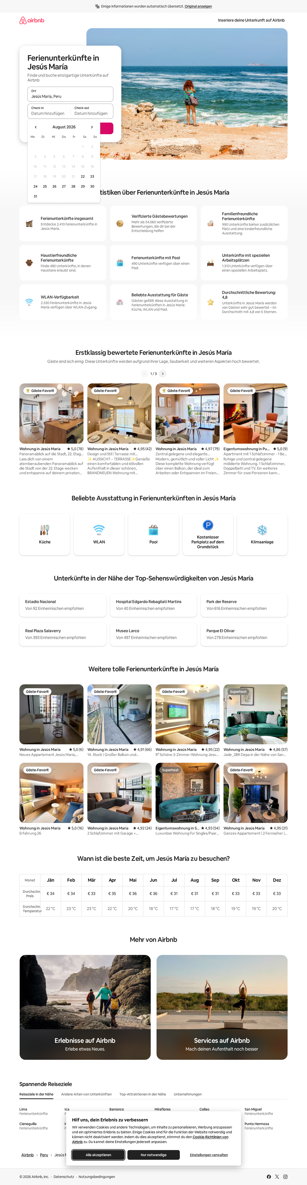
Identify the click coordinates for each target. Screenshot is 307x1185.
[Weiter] (162, 374)
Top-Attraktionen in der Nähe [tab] (142, 1094)
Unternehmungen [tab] (188, 1094)
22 (83, 176)
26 (54, 186)
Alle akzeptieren (98, 1155)
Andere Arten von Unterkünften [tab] (86, 1094)
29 (83, 186)
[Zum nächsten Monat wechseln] (91, 127)
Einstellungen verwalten (209, 1155)
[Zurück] (145, 374)
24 (35, 186)
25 (45, 186)
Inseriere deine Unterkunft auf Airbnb (251, 20)
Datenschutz (64, 1177)
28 (73, 186)
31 (35, 196)
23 (92, 176)
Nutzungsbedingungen (97, 1177)
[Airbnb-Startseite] (31, 20)
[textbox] (48, 113)
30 (92, 186)
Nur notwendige (153, 1155)
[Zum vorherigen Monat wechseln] (35, 127)
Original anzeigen (198, 6)
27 (64, 186)
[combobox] (70, 96)
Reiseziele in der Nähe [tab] (36, 1094)
